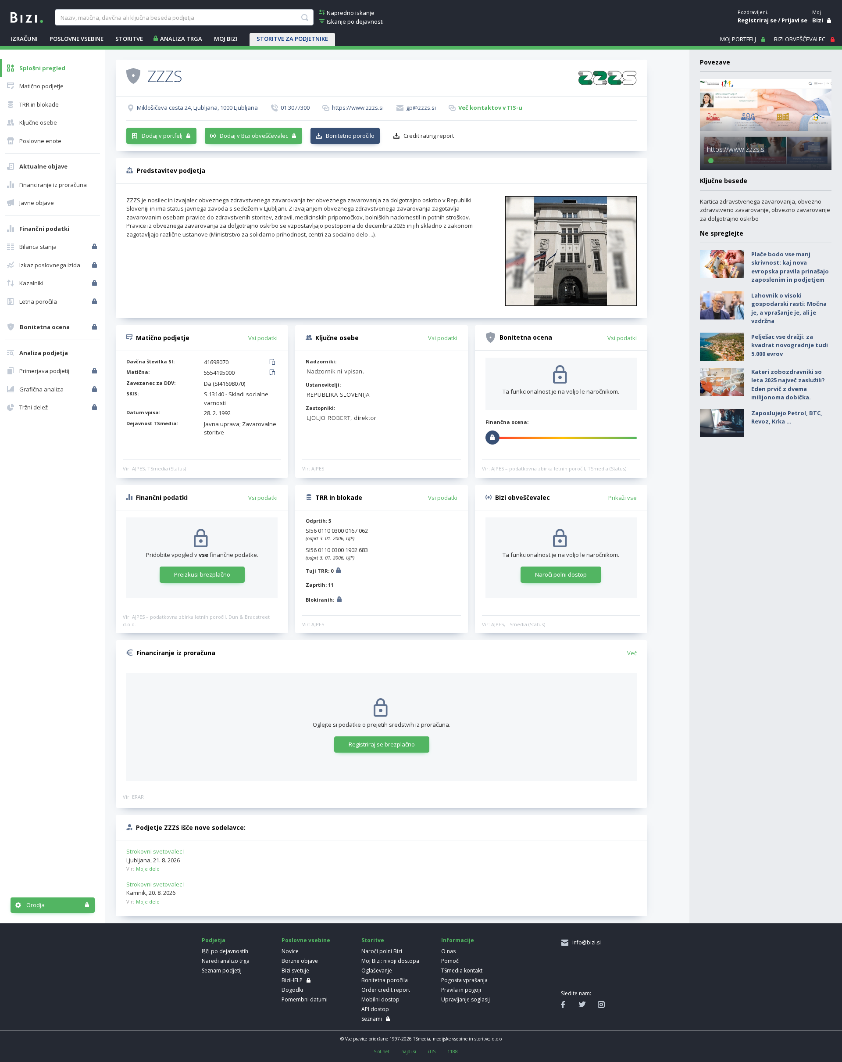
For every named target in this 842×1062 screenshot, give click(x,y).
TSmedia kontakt (461, 970)
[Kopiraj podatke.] (274, 362)
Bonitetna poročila (384, 980)
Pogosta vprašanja (464, 980)
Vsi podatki (263, 338)
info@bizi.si (585, 942)
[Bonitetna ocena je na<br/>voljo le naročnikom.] (95, 327)
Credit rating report (428, 136)
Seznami (371, 1019)
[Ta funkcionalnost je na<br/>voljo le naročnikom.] (95, 246)
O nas (448, 951)
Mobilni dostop (380, 999)
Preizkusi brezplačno (202, 574)
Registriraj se (757, 20)
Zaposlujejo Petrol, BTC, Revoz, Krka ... (786, 417)
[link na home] (27, 17)
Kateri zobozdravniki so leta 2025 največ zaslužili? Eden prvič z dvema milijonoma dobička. (788, 385)
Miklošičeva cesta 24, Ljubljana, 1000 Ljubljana (197, 107)
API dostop (375, 1009)
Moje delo (148, 868)
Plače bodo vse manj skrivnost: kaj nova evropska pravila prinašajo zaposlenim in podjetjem (790, 267)
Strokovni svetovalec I (155, 851)
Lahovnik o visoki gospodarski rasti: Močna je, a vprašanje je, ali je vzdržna (789, 308)
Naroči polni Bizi (381, 951)
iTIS (431, 1051)
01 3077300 (295, 107)
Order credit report (385, 990)
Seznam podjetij (222, 970)
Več (632, 653)
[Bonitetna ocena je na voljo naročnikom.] (133, 75)
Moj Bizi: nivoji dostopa (390, 961)
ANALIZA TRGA (181, 39)
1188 (452, 1051)
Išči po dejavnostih (225, 951)
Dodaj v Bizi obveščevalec (254, 136)
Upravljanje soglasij (465, 999)
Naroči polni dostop (561, 574)
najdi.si (408, 1051)
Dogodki (292, 990)
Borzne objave (300, 961)
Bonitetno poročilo (350, 136)
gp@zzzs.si (421, 107)
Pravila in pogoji (461, 990)
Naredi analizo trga (226, 961)
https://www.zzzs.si (358, 107)
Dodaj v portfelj (162, 136)
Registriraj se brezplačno (382, 744)
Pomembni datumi (305, 999)
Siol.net (381, 1051)
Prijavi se (794, 20)
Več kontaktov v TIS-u (490, 107)
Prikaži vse (622, 498)
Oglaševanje (376, 970)
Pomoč (450, 961)
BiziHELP (292, 980)
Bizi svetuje (295, 970)
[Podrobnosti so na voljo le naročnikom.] (338, 571)
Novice (290, 951)
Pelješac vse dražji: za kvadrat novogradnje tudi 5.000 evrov (789, 345)
